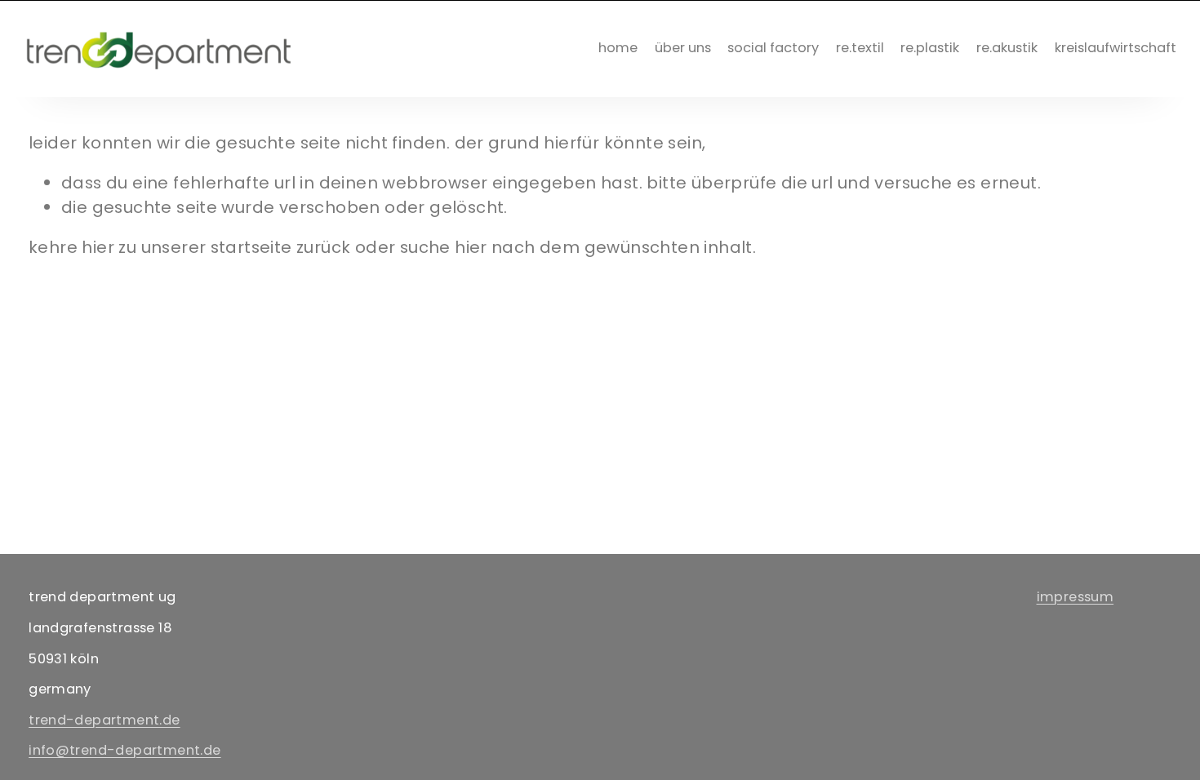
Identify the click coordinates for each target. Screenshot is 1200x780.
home (618, 47)
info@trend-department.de (124, 750)
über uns (683, 47)
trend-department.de (104, 720)
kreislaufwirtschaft (1115, 47)
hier (98, 247)
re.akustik (1007, 47)
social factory (773, 47)
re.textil (860, 47)
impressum (1075, 596)
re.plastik (929, 47)
